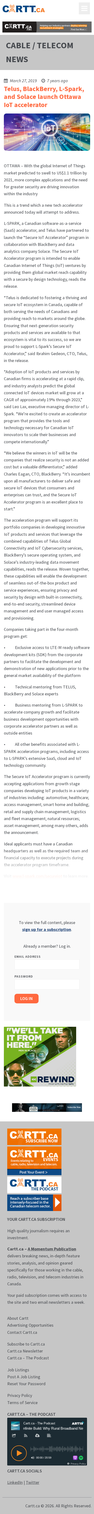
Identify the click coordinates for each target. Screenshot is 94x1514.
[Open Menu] (84, 8)
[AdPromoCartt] (34, 1202)
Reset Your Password (26, 1383)
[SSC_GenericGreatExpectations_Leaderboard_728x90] (47, 1107)
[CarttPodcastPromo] (34, 1184)
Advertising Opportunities (30, 1325)
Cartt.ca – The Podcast (28, 1358)
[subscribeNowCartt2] (34, 1136)
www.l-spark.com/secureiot (37, 876)
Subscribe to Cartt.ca (26, 1344)
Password (23, 976)
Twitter (32, 1482)
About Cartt (17, 1318)
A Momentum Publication (52, 1249)
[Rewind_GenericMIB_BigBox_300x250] (40, 1056)
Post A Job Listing (23, 1376)
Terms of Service (22, 1402)
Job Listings (18, 1370)
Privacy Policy (19, 1395)
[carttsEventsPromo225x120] (34, 1160)
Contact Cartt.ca (22, 1332)
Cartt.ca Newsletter (25, 1351)
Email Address (27, 956)
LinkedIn (15, 1482)
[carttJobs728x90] (47, 27)
